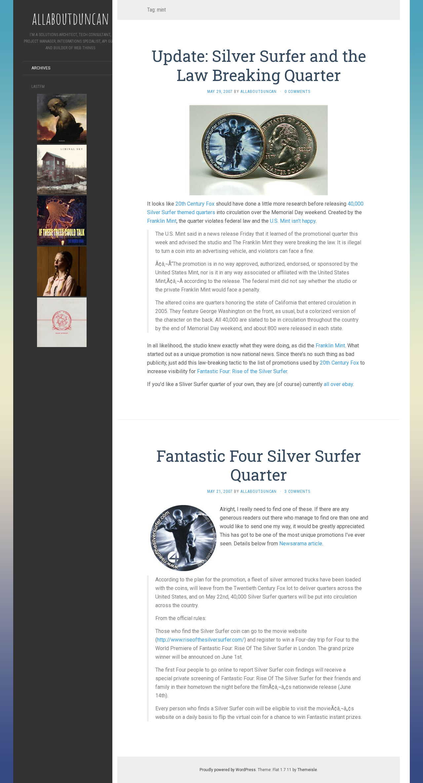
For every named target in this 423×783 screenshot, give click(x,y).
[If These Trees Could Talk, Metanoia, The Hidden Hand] (62, 219)
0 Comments (297, 91)
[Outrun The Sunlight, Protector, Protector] (62, 118)
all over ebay (338, 384)
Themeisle (307, 769)
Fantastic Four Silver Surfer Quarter (258, 465)
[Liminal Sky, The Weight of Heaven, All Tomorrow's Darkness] (62, 169)
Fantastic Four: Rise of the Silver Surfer (242, 371)
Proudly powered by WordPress (228, 769)
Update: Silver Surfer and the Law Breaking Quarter (258, 65)
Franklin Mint (161, 221)
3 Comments (297, 491)
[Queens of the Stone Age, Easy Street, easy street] (62, 321)
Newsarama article (300, 543)
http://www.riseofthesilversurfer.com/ (200, 640)
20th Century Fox (194, 204)
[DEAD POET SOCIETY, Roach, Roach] (62, 270)
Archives (40, 68)
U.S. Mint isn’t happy (293, 221)
